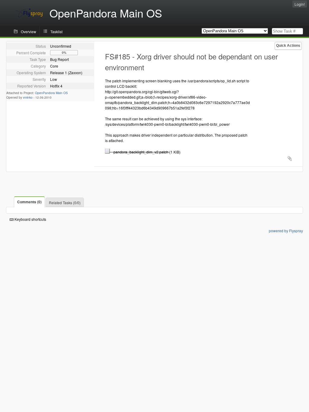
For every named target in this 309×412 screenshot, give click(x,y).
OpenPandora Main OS (51, 93)
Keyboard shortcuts (30, 219)
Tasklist (56, 31)
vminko (28, 97)
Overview (28, 31)
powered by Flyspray (286, 230)
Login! (300, 4)
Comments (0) (29, 201)
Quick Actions (288, 45)
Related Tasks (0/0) (65, 202)
